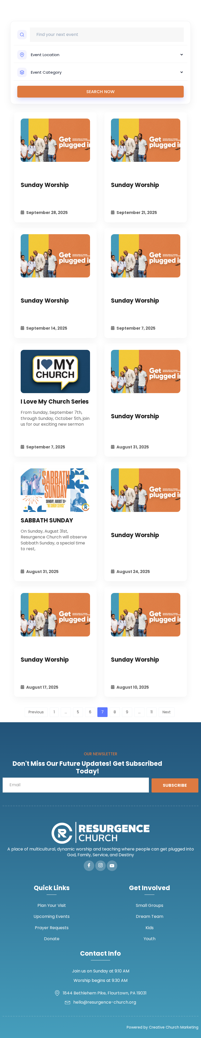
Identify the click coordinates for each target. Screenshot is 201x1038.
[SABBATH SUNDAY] (55, 490)
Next (167, 712)
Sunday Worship (45, 185)
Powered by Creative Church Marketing (162, 1027)
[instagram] (100, 865)
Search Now (100, 92)
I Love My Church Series (55, 402)
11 (151, 712)
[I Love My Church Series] (55, 371)
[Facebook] (89, 865)
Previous (36, 712)
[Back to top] (189, 1026)
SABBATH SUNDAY (47, 520)
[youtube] (112, 865)
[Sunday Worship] (55, 140)
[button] (194, 10)
